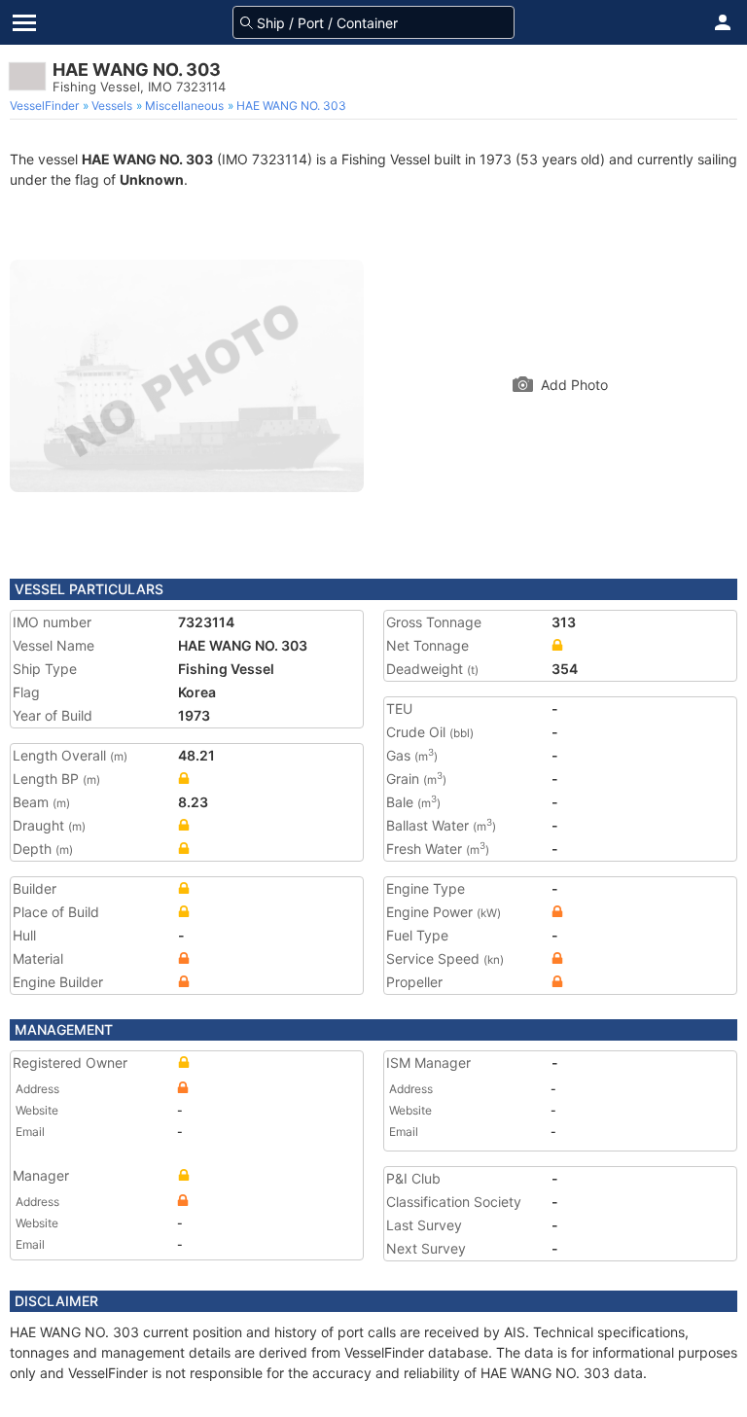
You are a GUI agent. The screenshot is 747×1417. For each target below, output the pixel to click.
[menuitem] (46, 106)
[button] (722, 22)
